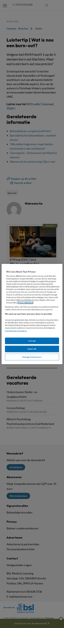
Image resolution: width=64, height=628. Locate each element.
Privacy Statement (25, 303)
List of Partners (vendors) (16, 331)
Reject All (32, 349)
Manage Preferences (31, 357)
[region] (32, 314)
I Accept (32, 341)
